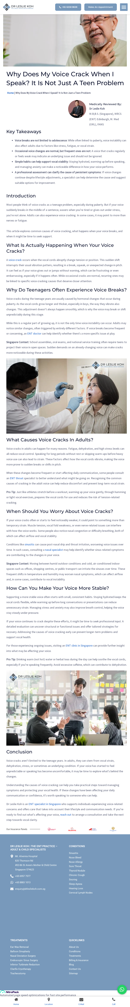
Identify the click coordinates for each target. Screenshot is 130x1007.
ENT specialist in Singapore (45, 804)
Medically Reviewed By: (105, 104)
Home (10, 92)
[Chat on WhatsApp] (122, 989)
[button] (124, 7)
